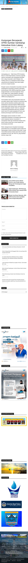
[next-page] (4, 202)
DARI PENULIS (14, 177)
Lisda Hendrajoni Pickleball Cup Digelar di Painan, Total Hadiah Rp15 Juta (14, 263)
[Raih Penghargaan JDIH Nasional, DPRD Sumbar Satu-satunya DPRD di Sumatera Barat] (4, 190)
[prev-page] (2, 202)
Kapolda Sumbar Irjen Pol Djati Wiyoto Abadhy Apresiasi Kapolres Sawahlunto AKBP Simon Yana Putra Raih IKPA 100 (13, 280)
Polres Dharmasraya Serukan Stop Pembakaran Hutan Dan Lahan (13, 274)
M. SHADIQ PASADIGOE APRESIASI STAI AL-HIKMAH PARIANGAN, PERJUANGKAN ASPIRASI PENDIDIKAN (12, 257)
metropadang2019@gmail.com (16, 553)
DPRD (7, 6)
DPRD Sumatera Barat (13, 6)
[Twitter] (5, 50)
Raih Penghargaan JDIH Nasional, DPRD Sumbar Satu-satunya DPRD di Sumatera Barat (18, 190)
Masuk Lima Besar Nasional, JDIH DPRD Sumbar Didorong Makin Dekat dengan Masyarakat (17, 197)
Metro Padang (7, 47)
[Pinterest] (9, 50)
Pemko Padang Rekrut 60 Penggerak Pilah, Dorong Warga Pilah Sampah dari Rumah (14, 252)
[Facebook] (2, 50)
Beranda (3, 6)
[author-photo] (14, 166)
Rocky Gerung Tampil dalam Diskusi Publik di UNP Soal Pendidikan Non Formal (20, 152)
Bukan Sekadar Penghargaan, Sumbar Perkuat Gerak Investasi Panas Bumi (14, 269)
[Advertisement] (14, 24)
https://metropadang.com (14, 170)
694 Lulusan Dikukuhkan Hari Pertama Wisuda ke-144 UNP (13, 246)
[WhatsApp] (12, 50)
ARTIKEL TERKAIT (6, 177)
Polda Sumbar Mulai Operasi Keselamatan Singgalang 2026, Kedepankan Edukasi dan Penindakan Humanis (7, 153)
